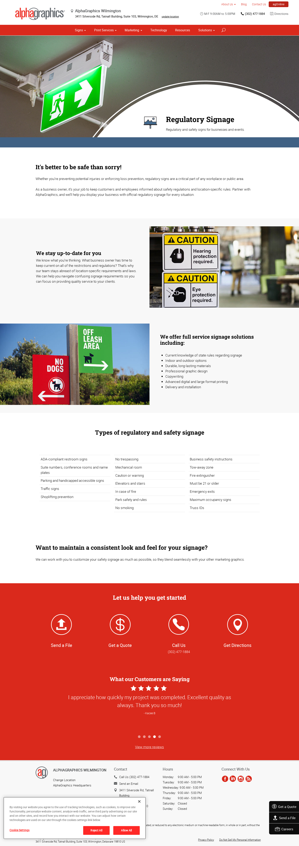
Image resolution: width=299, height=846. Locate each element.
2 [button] (144, 736)
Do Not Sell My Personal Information (240, 840)
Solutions (205, 30)
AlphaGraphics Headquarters (72, 785)
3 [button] (149, 736)
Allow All (126, 830)
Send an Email (128, 784)
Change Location (64, 780)
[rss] (248, 778)
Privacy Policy (206, 840)
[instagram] (240, 778)
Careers (287, 829)
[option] (149, 708)
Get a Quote (287, 806)
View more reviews (149, 747)
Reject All (96, 830)
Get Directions (237, 645)
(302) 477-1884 (255, 14)
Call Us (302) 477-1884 (134, 777)
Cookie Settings (19, 830)
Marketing (132, 30)
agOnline (279, 4)
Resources (182, 30)
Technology (158, 30)
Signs (79, 30)
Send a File (287, 817)
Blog (244, 4)
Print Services (104, 30)
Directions (281, 14)
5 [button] (159, 736)
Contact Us (259, 4)
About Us (227, 4)
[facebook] (225, 778)
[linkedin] (232, 778)
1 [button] (139, 736)
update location (170, 16)
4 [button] (154, 736)
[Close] (139, 801)
